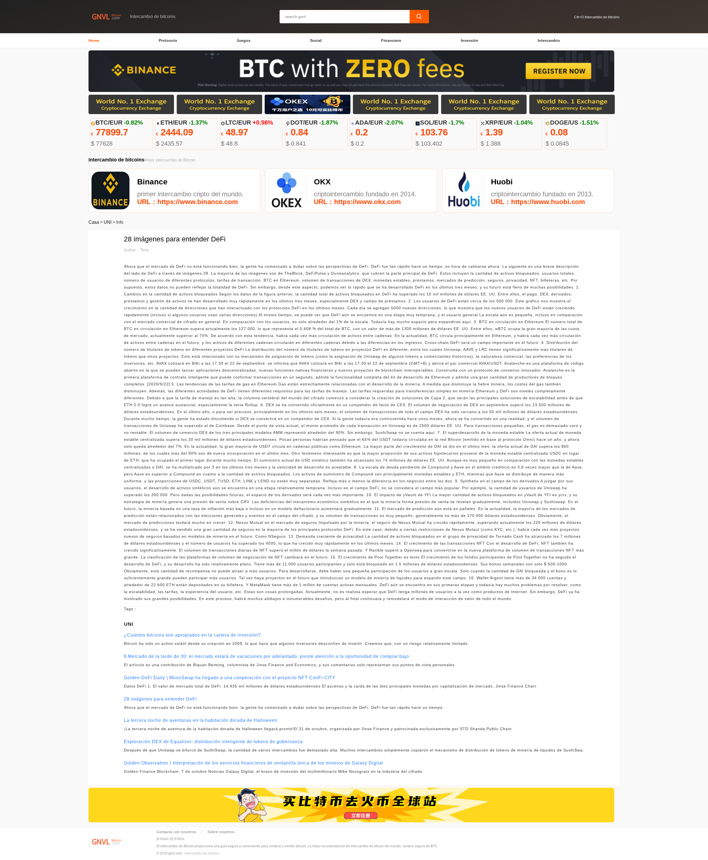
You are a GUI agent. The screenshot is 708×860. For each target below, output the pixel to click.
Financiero (391, 40)
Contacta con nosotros (176, 832)
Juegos (243, 40)
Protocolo (168, 40)
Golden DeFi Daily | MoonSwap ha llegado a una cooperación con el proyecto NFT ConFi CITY (229, 677)
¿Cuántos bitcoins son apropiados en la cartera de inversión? (192, 635)
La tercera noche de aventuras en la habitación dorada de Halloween (200, 720)
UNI (107, 222)
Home (93, 40)
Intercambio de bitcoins (201, 853)
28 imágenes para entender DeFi (160, 699)
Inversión (469, 40)
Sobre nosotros (220, 832)
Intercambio (549, 40)
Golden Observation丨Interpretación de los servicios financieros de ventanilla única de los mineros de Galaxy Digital (253, 763)
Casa (93, 222)
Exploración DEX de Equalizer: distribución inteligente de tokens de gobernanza (213, 741)
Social (316, 40)
